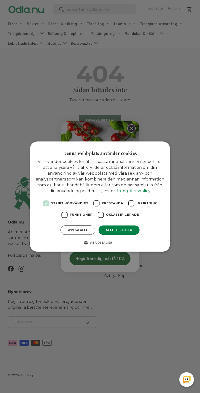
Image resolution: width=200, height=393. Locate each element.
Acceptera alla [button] (119, 230)
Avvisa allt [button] (77, 230)
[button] (100, 242)
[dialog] (100, 196)
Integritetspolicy (133, 191)
